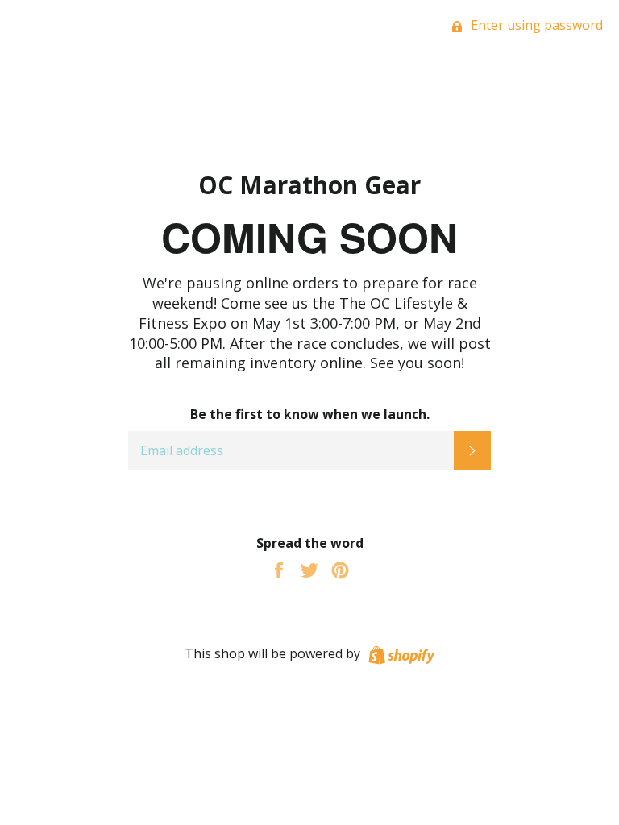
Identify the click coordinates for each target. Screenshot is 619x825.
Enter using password (535, 25)
